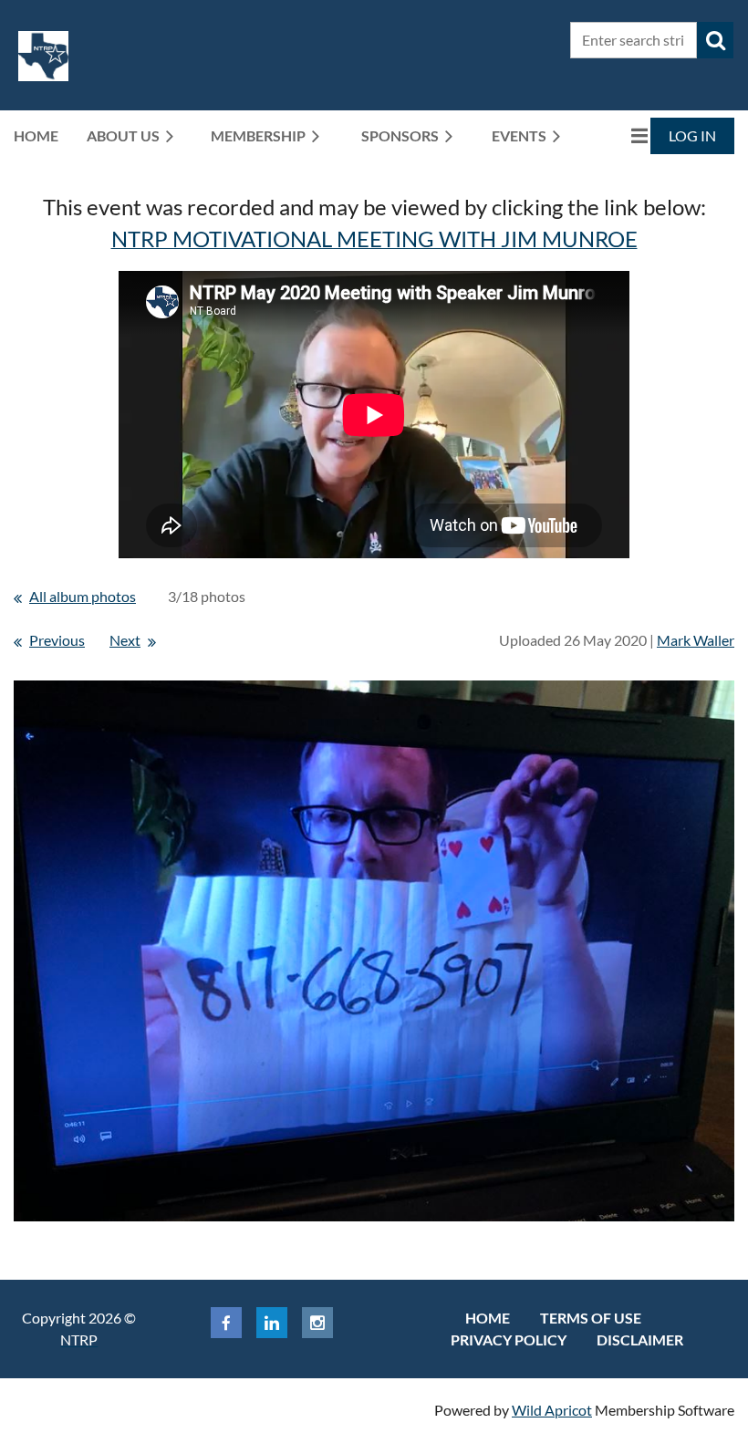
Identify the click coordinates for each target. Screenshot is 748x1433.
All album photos (82, 596)
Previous (57, 640)
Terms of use (590, 1317)
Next (124, 640)
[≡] (620, 135)
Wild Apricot (552, 1409)
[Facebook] (226, 1322)
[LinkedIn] (271, 1322)
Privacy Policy (508, 1339)
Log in (692, 135)
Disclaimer (640, 1339)
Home (487, 1317)
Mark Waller (695, 640)
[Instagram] (317, 1322)
